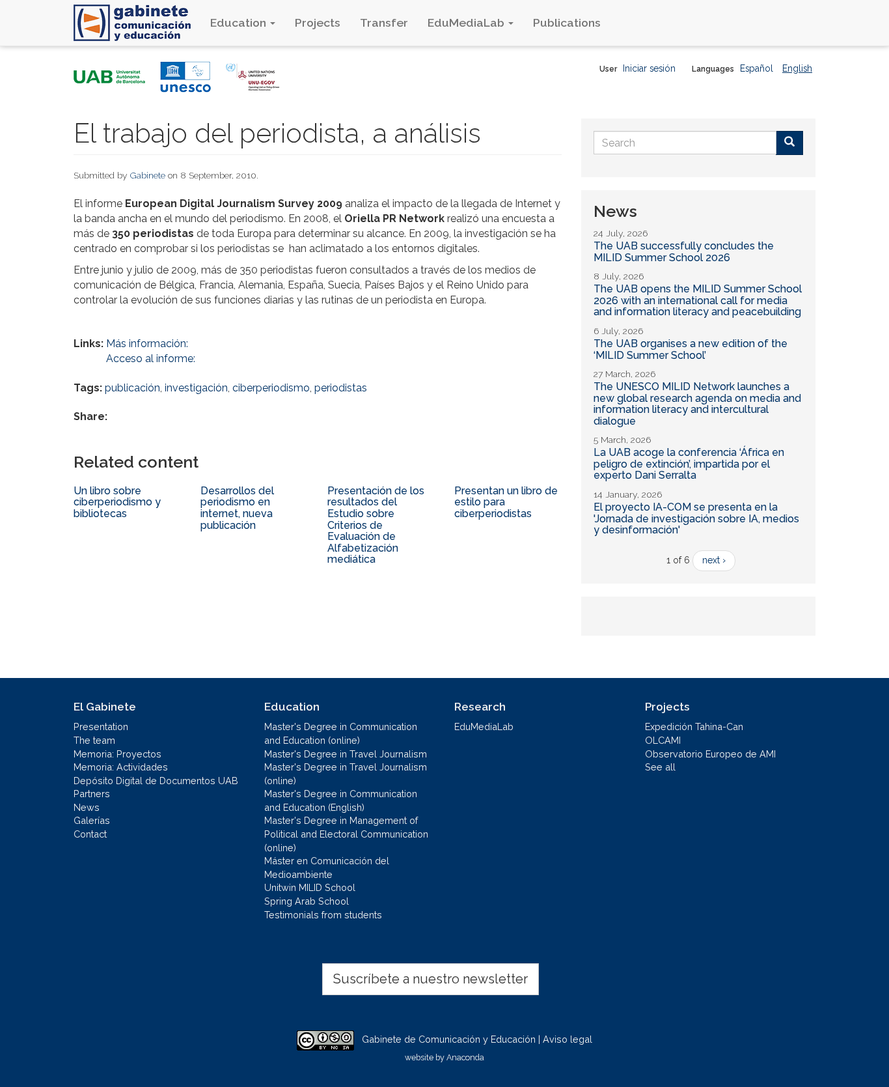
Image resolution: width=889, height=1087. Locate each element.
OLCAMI (663, 740)
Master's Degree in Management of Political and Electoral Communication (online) (346, 834)
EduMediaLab (467, 22)
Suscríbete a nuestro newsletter (430, 979)
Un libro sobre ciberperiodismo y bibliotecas (117, 502)
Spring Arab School (306, 901)
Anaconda (465, 1057)
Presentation (101, 726)
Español (756, 68)
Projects (317, 22)
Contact (90, 834)
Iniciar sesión (649, 68)
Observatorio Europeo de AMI (710, 753)
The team (94, 740)
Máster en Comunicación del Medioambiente (326, 867)
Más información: (147, 343)
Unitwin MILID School (309, 887)
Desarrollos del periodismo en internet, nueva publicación (237, 508)
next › (714, 560)
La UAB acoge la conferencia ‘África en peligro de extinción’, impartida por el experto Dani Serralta (689, 463)
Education (239, 22)
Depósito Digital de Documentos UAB (156, 780)
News (87, 807)
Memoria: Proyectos (117, 753)
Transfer (384, 22)
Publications (567, 22)
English (797, 68)
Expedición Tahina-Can (694, 726)
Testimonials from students (323, 914)
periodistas (340, 388)
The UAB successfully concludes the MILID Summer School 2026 (684, 252)
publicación (132, 388)
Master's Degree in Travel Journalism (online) (345, 773)
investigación (196, 388)
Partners (92, 793)
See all (660, 766)
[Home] (137, 23)
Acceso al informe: (150, 358)
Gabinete (147, 175)
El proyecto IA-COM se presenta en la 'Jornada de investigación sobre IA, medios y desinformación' (696, 518)
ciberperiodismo (271, 388)
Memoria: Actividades (121, 766)
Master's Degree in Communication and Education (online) (340, 733)
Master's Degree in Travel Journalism (345, 753)
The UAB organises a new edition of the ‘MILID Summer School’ (690, 349)
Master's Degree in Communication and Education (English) (340, 800)
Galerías (92, 820)
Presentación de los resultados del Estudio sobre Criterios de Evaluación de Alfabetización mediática (375, 525)
